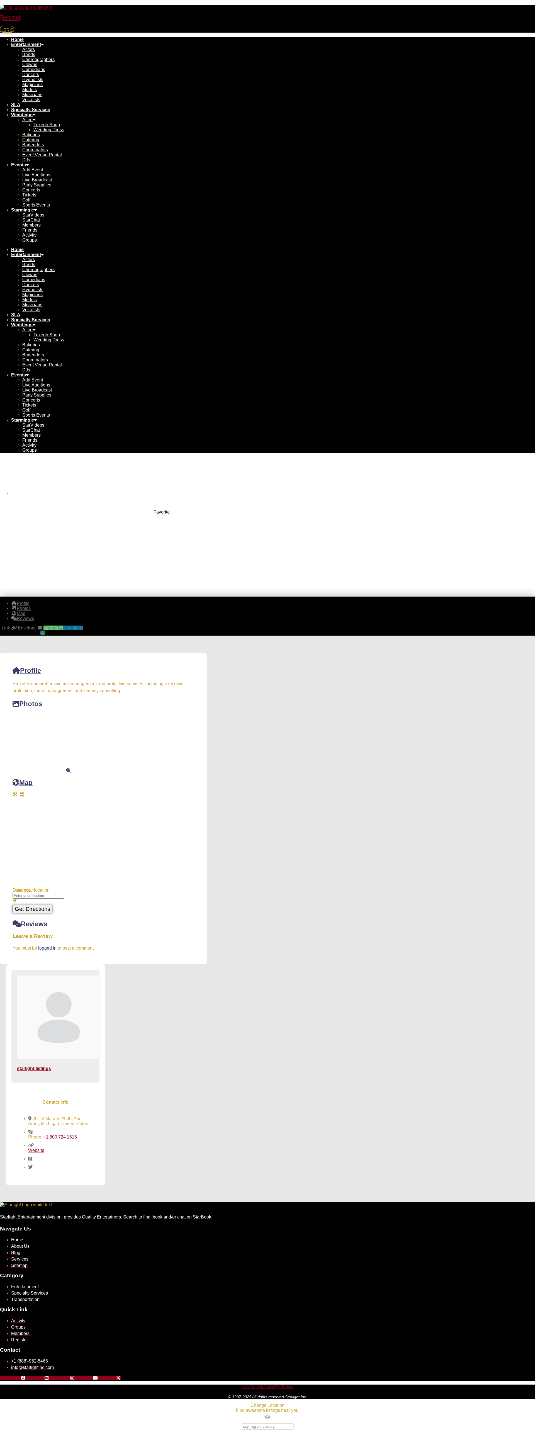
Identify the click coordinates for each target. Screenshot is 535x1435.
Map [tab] (21, 613)
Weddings (22, 114)
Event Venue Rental (42, 154)
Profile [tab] (23, 603)
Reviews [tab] (25, 618)
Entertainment (26, 44)
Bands (28, 54)
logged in (47, 948)
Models (29, 89)
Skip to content (14, 2)
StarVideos (33, 215)
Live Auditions (36, 174)
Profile (30, 670)
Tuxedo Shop (46, 124)
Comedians (33, 69)
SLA (15, 104)
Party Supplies (36, 185)
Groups (29, 240)
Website (36, 1150)
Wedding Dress (48, 129)
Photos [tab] (24, 608)
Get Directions (32, 909)
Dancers (30, 74)
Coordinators (35, 149)
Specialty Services (30, 109)
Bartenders (33, 144)
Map (26, 782)
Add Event (32, 169)
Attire (27, 119)
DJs (26, 159)
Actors (28, 49)
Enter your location (31, 890)
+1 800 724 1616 (60, 1137)
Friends (29, 230)
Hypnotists (32, 79)
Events (18, 164)
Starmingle (22, 210)
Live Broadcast (37, 179)
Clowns (29, 64)
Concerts (31, 190)
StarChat (31, 220)
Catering (30, 139)
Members (31, 225)
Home (17, 39)
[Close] (267, 1417)
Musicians (32, 94)
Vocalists (31, 99)
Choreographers (38, 59)
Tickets (29, 195)
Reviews (34, 924)
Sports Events (36, 205)
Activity (29, 235)
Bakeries (31, 134)
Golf (26, 200)
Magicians (32, 84)
